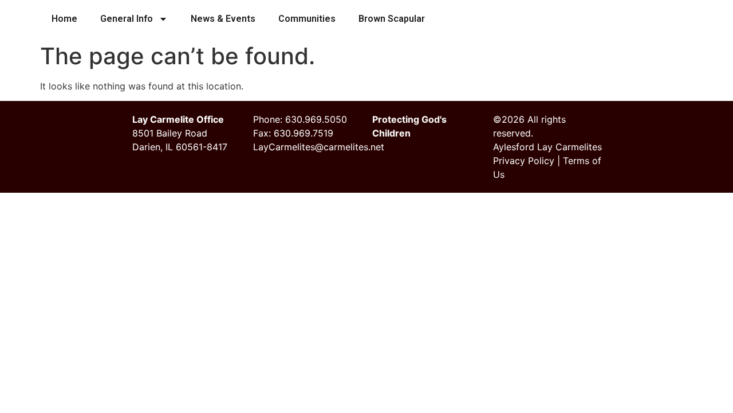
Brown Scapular (391, 18)
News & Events (223, 18)
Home (64, 18)
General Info (126, 18)
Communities (307, 18)
